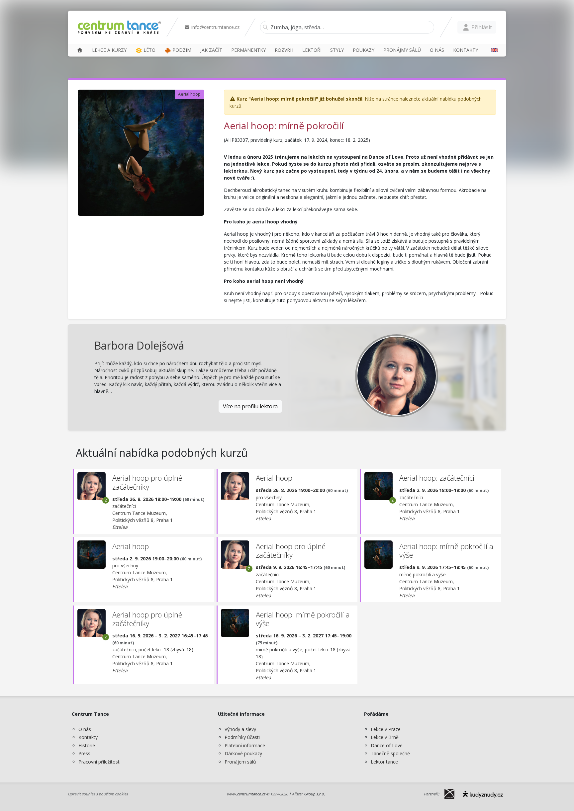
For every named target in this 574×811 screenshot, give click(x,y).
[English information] (492, 50)
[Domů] (80, 50)
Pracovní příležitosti (99, 762)
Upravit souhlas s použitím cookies (98, 793)
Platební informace (245, 745)
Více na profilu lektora (250, 406)
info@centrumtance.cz (214, 27)
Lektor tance (384, 762)
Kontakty (88, 737)
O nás (84, 729)
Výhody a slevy (240, 729)
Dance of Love (387, 745)
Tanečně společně (390, 753)
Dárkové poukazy (243, 753)
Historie (86, 745)
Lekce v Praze (386, 729)
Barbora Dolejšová (139, 345)
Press (84, 753)
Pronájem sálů (240, 762)
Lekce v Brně (385, 737)
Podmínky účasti (242, 737)
